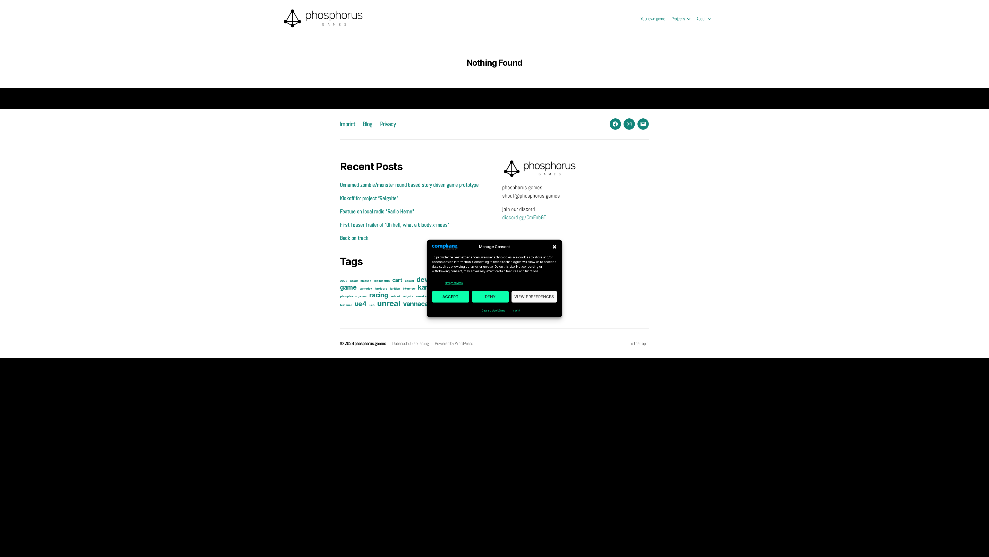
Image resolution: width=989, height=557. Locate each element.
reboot (395, 296)
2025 (343, 281)
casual (409, 281)
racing (378, 295)
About (701, 19)
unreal (388, 303)
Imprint (516, 311)
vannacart (418, 304)
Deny (490, 296)
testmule (346, 305)
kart (424, 287)
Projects (678, 19)
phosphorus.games (353, 296)
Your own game (653, 19)
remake (421, 296)
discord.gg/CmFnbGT (524, 217)
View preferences (534, 296)
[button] (554, 246)
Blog (367, 124)
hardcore (381, 288)
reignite (408, 296)
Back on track (354, 237)
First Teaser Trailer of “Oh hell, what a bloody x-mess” (394, 224)
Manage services (454, 283)
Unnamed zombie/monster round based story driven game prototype (409, 184)
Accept (450, 296)
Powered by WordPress (454, 343)
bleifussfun (382, 281)
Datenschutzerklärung (493, 311)
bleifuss (365, 281)
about (354, 281)
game (348, 287)
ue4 (360, 304)
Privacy (388, 124)
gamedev (366, 288)
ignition (395, 288)
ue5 (371, 305)
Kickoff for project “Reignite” (369, 198)
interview (409, 288)
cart (397, 280)
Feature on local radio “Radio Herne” (377, 211)
